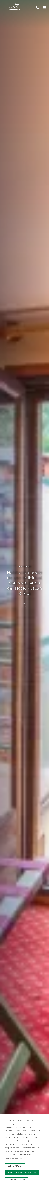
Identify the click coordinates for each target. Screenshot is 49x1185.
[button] (44, 7)
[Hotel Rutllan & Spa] (14, 8)
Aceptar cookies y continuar (22, 1173)
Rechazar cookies (16, 1180)
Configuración (15, 1166)
